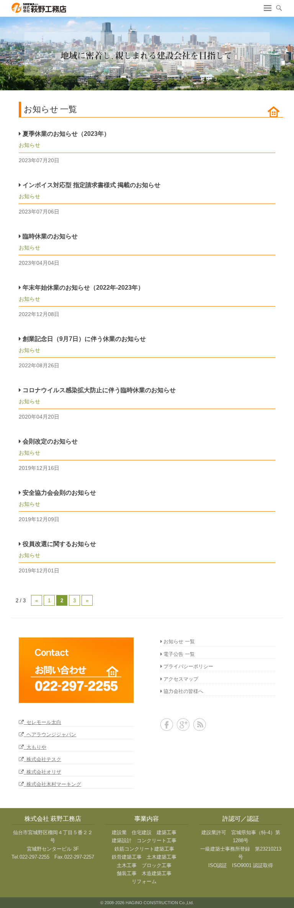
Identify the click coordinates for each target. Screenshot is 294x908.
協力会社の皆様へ (183, 691)
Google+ (183, 724)
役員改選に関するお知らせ (58, 544)
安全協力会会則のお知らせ (58, 492)
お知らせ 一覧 (179, 641)
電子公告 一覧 (179, 654)
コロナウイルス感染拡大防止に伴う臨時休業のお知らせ (98, 390)
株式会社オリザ (42, 772)
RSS (199, 724)
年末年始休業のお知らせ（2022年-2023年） (82, 287)
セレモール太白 (42, 722)
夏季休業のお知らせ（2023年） (65, 133)
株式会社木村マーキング (52, 784)
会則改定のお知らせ (49, 441)
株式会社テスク (42, 759)
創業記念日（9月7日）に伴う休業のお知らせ (83, 339)
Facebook (166, 724)
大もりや (35, 747)
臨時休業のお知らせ (49, 236)
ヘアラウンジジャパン (50, 734)
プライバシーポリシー (188, 666)
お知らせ (29, 145)
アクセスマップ (180, 679)
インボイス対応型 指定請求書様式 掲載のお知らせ (90, 185)
